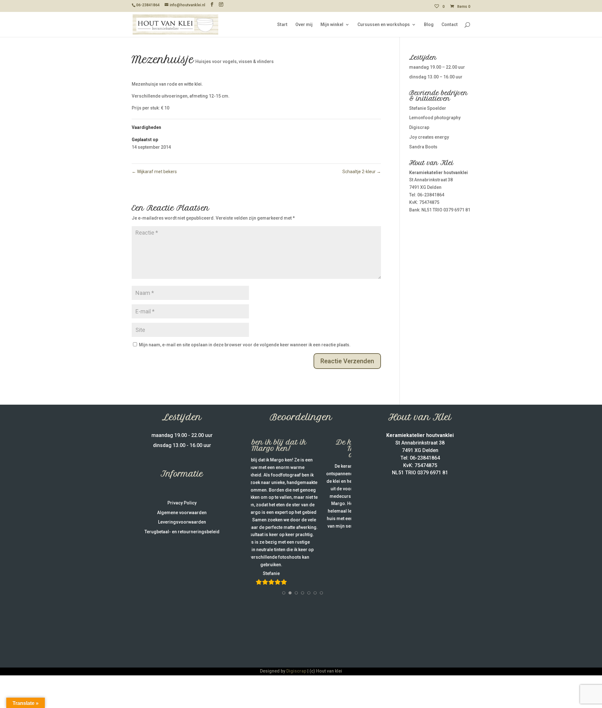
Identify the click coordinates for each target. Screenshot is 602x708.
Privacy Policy (182, 502)
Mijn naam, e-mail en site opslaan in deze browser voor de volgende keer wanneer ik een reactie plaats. (245, 344)
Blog (429, 24)
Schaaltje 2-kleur (361, 171)
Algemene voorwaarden (182, 512)
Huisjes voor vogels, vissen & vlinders (234, 61)
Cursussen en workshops (383, 24)
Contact (449, 24)
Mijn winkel (331, 24)
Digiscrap (419, 127)
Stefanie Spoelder (427, 108)
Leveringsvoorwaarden (182, 521)
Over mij (304, 24)
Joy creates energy (429, 137)
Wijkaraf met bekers (154, 171)
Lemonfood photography (435, 117)
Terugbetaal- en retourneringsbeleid (182, 531)
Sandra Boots (423, 146)
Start (282, 24)
